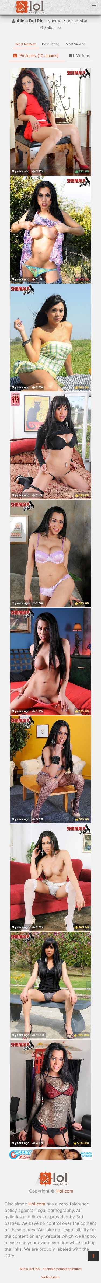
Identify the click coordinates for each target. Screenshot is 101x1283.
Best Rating (50, 44)
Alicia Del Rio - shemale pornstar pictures (51, 1269)
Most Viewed (75, 44)
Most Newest (26, 44)
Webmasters (50, 1277)
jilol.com (64, 1191)
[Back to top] (93, 1256)
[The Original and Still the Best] (50, 1158)
